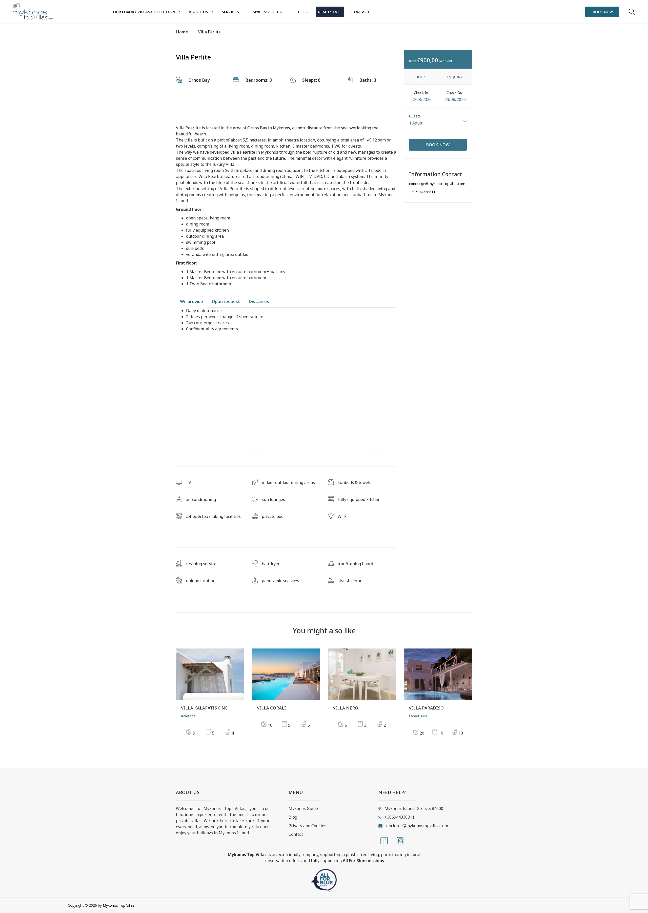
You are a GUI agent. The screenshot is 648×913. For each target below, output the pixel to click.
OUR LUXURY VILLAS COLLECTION (144, 11)
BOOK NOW (603, 11)
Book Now (438, 145)
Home (182, 32)
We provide (191, 301)
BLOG (303, 11)
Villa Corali (271, 708)
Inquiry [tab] (454, 76)
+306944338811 (422, 191)
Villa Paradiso (426, 708)
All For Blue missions (363, 860)
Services (230, 11)
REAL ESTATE (329, 11)
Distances (259, 301)
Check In (421, 92)
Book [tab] (421, 76)
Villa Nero (345, 708)
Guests (415, 116)
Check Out (455, 92)
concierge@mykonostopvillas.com (437, 183)
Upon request (226, 301)
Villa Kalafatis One (204, 708)
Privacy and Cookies (307, 825)
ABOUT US (198, 11)
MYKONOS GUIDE (269, 11)
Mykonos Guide (303, 808)
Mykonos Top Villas (118, 905)
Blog (293, 817)
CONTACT (360, 11)
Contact (296, 834)
